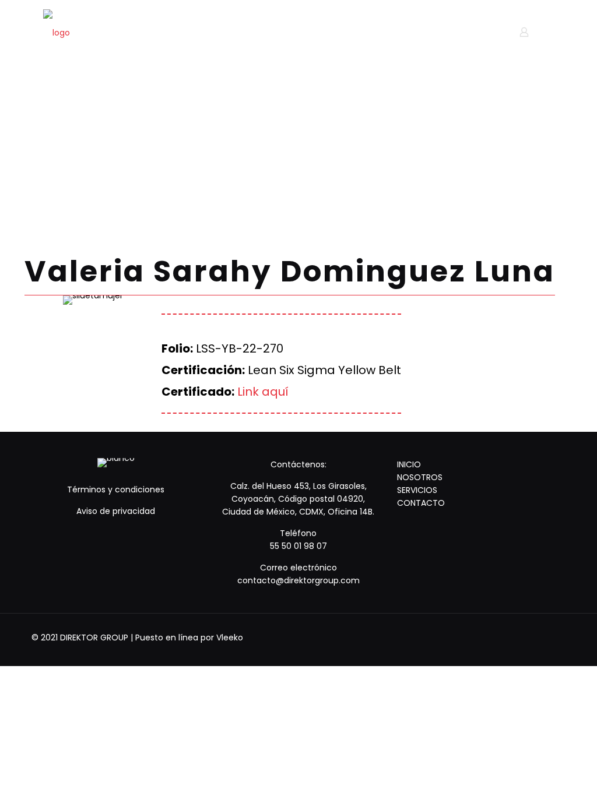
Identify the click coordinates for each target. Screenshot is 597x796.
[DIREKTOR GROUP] (56, 32)
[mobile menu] (483, 32)
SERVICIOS (417, 490)
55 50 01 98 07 (298, 546)
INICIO (409, 464)
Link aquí (263, 391)
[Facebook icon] (516, 637)
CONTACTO (421, 503)
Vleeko (229, 637)
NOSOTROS (420, 477)
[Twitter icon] (532, 637)
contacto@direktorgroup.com (298, 580)
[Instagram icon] (548, 637)
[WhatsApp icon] (500, 637)
